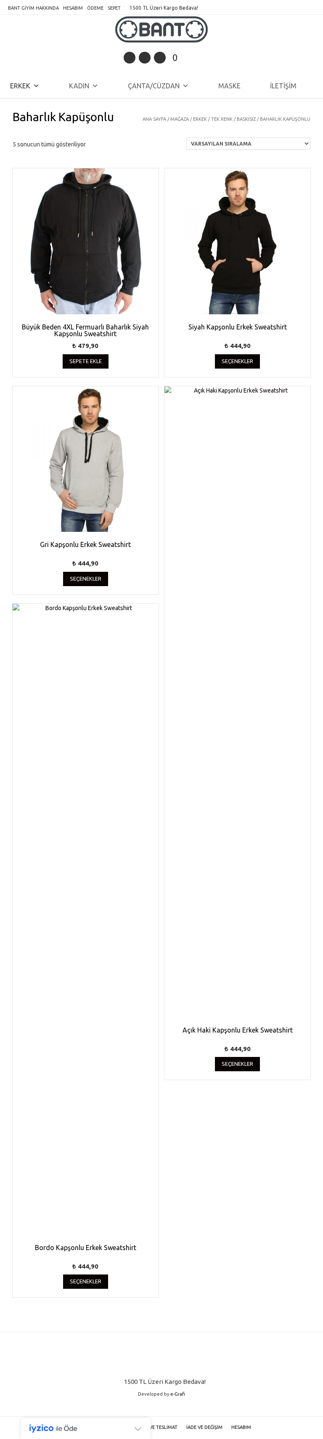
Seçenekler (237, 361)
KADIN (79, 86)
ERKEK (20, 86)
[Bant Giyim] (161, 29)
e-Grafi (177, 1394)
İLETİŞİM (283, 86)
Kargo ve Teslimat (154, 1427)
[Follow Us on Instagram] (160, 58)
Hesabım (73, 8)
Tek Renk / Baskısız (233, 119)
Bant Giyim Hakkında (33, 8)
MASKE (229, 86)
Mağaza (179, 119)
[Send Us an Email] (129, 58)
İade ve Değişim (204, 1427)
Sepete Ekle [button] (85, 361)
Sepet (114, 8)
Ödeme (95, 8)
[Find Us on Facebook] (145, 58)
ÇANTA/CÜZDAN (154, 86)
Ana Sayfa (154, 119)
